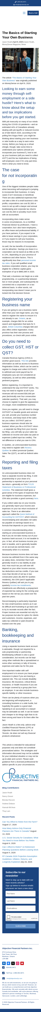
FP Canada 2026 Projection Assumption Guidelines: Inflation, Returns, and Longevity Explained (19, 859)
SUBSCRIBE (20, 926)
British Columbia (15, 327)
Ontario (22, 318)
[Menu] (24, 13)
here (36, 498)
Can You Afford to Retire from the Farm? (19, 822)
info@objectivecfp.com (22, 4)
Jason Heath (7, 42)
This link (25, 361)
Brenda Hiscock (8, 800)
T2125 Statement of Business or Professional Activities (19, 487)
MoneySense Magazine (11, 44)
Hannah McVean (8, 807)
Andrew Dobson (8, 804)
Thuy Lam (6, 811)
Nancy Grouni (7, 796)
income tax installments (20, 585)
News (23, 44)
